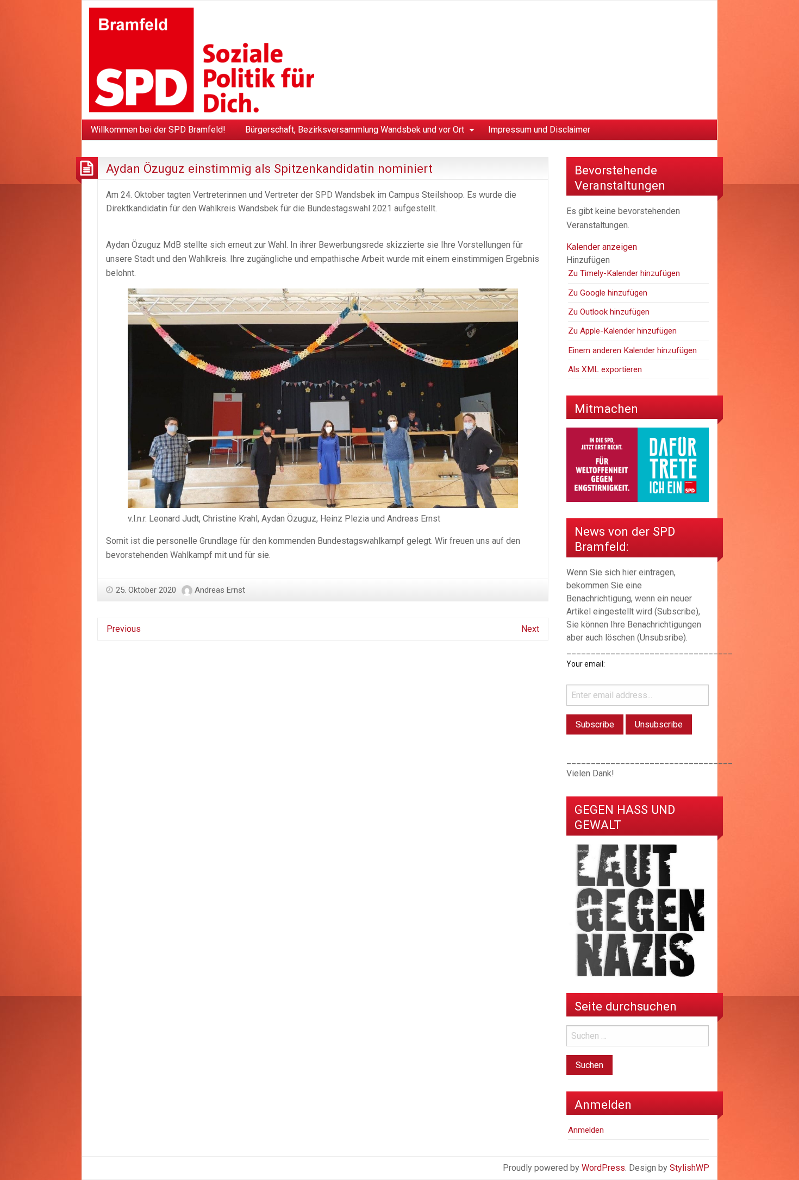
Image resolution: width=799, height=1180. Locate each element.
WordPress (603, 1168)
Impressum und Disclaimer (539, 129)
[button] (588, 260)
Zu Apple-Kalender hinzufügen (622, 331)
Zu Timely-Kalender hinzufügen (624, 273)
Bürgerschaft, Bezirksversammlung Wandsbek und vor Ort (354, 129)
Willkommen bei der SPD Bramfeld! (158, 129)
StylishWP (689, 1168)
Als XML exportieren (605, 369)
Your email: (585, 664)
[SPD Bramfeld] (201, 59)
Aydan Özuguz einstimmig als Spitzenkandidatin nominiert (269, 168)
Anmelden (586, 1130)
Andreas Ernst (220, 590)
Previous (124, 629)
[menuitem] (158, 130)
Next (530, 629)
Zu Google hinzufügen (607, 293)
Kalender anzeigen (601, 247)
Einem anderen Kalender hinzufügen (632, 350)
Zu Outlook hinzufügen (609, 312)
